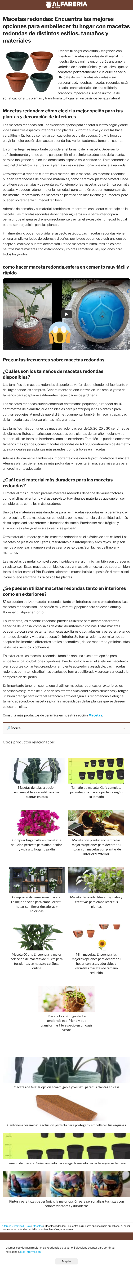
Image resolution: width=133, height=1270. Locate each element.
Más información (30, 1251)
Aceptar (66, 1261)
